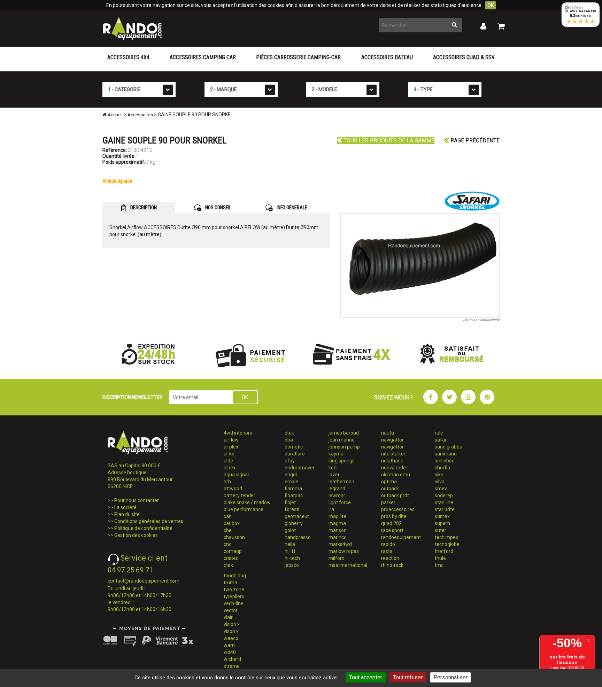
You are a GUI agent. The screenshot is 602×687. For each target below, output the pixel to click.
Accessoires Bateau (387, 57)
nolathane (392, 460)
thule (440, 558)
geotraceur (297, 516)
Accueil (115, 114)
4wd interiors (238, 433)
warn (229, 645)
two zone (234, 589)
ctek (228, 565)
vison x (231, 631)
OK (490, 5)
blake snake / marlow (247, 502)
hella (290, 544)
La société (125, 507)
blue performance (243, 509)
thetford (444, 551)
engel (291, 474)
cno (228, 544)
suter (440, 530)
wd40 (230, 652)
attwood (233, 488)
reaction (390, 558)
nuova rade (393, 467)
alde (228, 460)
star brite (445, 509)
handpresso (298, 537)
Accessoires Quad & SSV (464, 57)
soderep (444, 495)
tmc (439, 565)
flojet (290, 502)
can (228, 516)
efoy (290, 460)
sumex (442, 516)
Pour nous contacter (136, 500)
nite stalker (393, 453)
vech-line (234, 603)
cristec (231, 558)
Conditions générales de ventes (148, 521)
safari (441, 440)
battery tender (239, 495)
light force (340, 502)
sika (439, 474)
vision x (232, 624)
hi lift (290, 551)
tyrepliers (234, 596)
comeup (233, 551)
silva (440, 481)
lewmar (337, 495)
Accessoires (140, 114)
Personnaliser (450, 677)
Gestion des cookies (136, 535)
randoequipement (401, 537)
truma (230, 582)
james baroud (344, 433)
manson (338, 530)
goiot (290, 530)
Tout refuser (408, 677)
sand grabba (448, 447)
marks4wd (340, 544)
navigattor (392, 440)
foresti (292, 509)
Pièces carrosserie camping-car (298, 57)
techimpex (446, 537)
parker (388, 502)
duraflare (295, 453)
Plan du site (127, 514)
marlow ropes (344, 551)
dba (289, 440)
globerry (294, 523)
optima (389, 481)
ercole (291, 481)
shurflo (442, 467)
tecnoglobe (447, 544)
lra (331, 509)
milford (337, 558)
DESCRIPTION (143, 207)
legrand (337, 488)
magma (337, 523)
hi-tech (292, 558)
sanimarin (446, 453)
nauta (387, 433)
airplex (231, 447)
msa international (348, 565)
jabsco (292, 565)
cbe (228, 530)
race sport (392, 530)
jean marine (342, 440)
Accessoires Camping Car (203, 57)
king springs (342, 460)
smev (441, 488)
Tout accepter (365, 677)
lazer (334, 474)
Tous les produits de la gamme (388, 140)
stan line (444, 502)
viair (228, 617)
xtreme (232, 666)
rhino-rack (392, 565)
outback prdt (395, 495)
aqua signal (236, 474)
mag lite (337, 516)
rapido (388, 544)
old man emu (395, 474)
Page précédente (474, 140)
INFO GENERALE (291, 207)
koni (333, 467)
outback (390, 488)
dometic (294, 447)
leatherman (341, 481)
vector (231, 610)
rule (439, 433)
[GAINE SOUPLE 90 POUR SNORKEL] (420, 265)
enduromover (300, 467)
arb (227, 481)
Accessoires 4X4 (128, 57)
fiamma (293, 488)
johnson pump (344, 447)
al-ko (229, 453)
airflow (231, 440)
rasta (387, 551)
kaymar (337, 453)
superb (442, 523)
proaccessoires (398, 509)
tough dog (235, 575)
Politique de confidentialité (143, 528)
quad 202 (391, 523)
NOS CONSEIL (217, 207)
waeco (231, 638)
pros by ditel (394, 516)
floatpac (294, 495)
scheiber (444, 460)
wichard (232, 659)
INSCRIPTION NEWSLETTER (132, 397)
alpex (230, 467)
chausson (234, 537)
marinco (338, 537)
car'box (232, 523)
